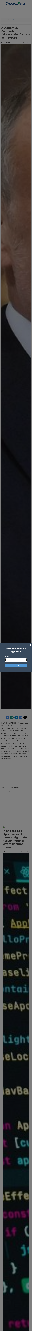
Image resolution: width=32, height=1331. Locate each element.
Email (7, 656)
